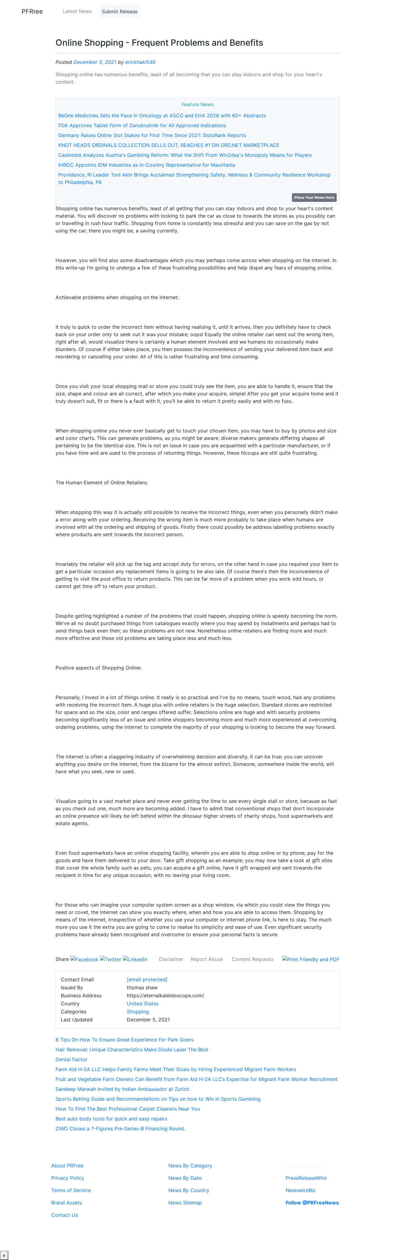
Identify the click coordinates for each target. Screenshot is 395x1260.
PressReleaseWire (306, 1178)
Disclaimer (171, 959)
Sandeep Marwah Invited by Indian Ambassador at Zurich (122, 1089)
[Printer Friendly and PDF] (310, 959)
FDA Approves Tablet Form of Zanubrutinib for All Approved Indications (142, 125)
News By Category (190, 1165)
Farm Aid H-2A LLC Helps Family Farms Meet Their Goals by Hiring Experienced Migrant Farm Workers (176, 1069)
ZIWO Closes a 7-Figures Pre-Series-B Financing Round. (120, 1128)
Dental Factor (71, 1059)
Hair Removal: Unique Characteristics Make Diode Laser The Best (132, 1049)
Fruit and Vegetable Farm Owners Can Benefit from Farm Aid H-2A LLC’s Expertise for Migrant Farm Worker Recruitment (197, 1079)
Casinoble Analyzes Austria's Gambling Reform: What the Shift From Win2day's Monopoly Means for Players (185, 155)
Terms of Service (71, 1190)
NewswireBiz (301, 1190)
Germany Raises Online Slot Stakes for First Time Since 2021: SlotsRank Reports (152, 135)
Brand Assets (66, 1203)
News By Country (188, 1190)
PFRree (32, 11)
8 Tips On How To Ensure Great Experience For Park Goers (124, 1040)
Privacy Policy (67, 1178)
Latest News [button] (77, 11)
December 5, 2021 (94, 62)
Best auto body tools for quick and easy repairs (111, 1119)
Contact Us (64, 1215)
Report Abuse (207, 959)
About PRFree (67, 1165)
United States (143, 1003)
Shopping (138, 1011)
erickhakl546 (140, 62)
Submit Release (120, 11)
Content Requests (252, 959)
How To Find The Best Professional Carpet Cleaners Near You (128, 1109)
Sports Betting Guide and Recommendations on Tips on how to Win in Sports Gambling (158, 1099)
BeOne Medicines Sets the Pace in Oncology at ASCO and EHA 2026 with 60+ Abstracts (162, 115)
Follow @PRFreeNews (312, 1203)
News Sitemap (185, 1203)
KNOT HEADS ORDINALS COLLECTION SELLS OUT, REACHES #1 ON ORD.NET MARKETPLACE (169, 145)
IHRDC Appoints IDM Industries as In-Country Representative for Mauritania (146, 165)
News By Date (185, 1178)
